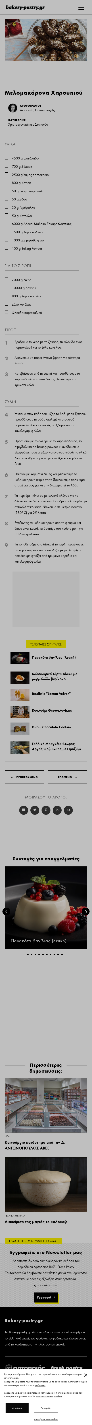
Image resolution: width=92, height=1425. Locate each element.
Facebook (23, 810)
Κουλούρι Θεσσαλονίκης (52, 710)
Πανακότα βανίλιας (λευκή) (54, 657)
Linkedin (57, 810)
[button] (28, 954)
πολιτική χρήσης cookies (49, 1396)
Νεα (7, 1136)
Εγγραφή (44, 1297)
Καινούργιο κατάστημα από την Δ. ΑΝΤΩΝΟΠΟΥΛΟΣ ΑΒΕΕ (35, 1145)
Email (68, 810)
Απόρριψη (46, 1407)
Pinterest (46, 810)
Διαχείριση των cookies (46, 1419)
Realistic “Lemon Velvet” (51, 693)
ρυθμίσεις (40, 1385)
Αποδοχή (17, 1407)
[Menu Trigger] (81, 7)
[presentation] (6, 911)
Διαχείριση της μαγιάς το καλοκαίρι (37, 1221)
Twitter (34, 810)
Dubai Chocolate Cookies (51, 727)
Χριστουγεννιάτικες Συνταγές (28, 124)
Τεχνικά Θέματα (15, 1215)
